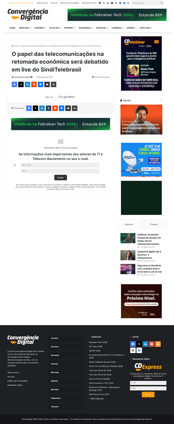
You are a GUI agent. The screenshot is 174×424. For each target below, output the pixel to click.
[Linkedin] (27, 84)
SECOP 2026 (94, 351)
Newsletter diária (89, 3)
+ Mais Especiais (96, 398)
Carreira (116, 28)
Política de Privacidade (69, 3)
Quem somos (42, 3)
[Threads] (120, 3)
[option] (141, 119)
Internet (68, 28)
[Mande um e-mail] (31, 77)
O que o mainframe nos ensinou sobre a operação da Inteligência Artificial (141, 128)
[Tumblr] (48, 108)
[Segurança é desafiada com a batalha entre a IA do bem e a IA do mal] (127, 269)
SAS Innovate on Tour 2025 (101, 383)
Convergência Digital (22, 77)
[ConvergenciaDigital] (27, 15)
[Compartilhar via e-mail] (47, 84)
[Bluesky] (124, 3)
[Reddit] (34, 84)
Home (12, 28)
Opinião (131, 28)
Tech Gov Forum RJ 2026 (100, 375)
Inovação (101, 28)
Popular (154, 224)
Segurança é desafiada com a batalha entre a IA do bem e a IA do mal (149, 268)
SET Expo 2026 (95, 346)
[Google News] (66, 97)
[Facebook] (14, 84)
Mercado (24, 28)
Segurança (85, 28)
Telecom (54, 28)
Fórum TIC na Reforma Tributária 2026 (106, 366)
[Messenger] (40, 84)
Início (15, 46)
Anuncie (54, 3)
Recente (129, 224)
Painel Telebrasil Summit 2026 (102, 362)
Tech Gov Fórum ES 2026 (100, 370)
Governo (39, 28)
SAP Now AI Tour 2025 (99, 394)
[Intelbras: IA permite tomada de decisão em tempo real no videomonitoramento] (127, 238)
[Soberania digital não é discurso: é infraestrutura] (127, 255)
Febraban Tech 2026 (98, 342)
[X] (21, 84)
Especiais (145, 28)
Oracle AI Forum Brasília (99, 379)
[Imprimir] (53, 84)
